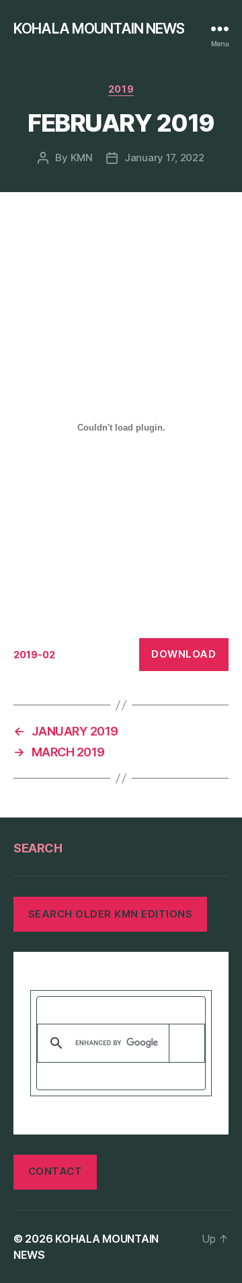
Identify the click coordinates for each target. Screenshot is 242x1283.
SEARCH (37, 848)
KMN (82, 157)
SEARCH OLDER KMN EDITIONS (110, 914)
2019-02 (34, 654)
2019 (121, 89)
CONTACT (55, 1171)
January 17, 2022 (164, 157)
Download (183, 654)
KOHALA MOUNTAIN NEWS (99, 28)
